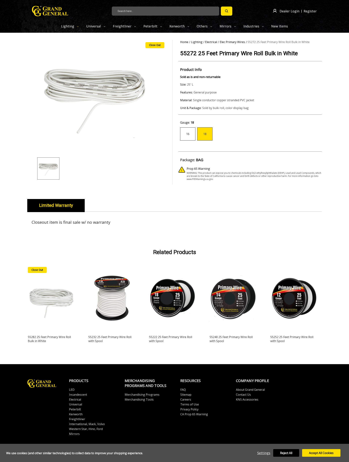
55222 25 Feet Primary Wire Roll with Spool (170, 339)
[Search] (226, 11)
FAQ (183, 390)
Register (310, 11)
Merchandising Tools (139, 399)
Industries (251, 26)
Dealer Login (289, 11)
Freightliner (122, 26)
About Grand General (250, 390)
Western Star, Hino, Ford (86, 429)
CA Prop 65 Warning (194, 414)
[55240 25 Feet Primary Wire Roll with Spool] (233, 298)
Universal (94, 26)
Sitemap (185, 395)
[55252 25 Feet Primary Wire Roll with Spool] (293, 298)
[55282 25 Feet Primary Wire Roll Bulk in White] (51, 298)
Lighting (68, 26)
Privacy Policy (189, 409)
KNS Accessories (247, 399)
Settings (263, 453)
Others (202, 26)
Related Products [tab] (174, 252)
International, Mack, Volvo (87, 424)
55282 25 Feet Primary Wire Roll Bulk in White (49, 339)
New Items (279, 26)
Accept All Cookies (321, 453)
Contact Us (243, 395)
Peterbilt (150, 26)
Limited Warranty (56, 205)
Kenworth (177, 26)
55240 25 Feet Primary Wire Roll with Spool (231, 339)
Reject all (286, 453)
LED (72, 390)
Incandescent (78, 395)
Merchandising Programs (142, 395)
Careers (185, 399)
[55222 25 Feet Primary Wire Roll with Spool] (172, 298)
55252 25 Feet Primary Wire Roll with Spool (291, 339)
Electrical (75, 399)
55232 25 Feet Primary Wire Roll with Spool (109, 339)
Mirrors (226, 26)
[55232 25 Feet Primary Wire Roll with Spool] (112, 298)
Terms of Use (189, 404)
